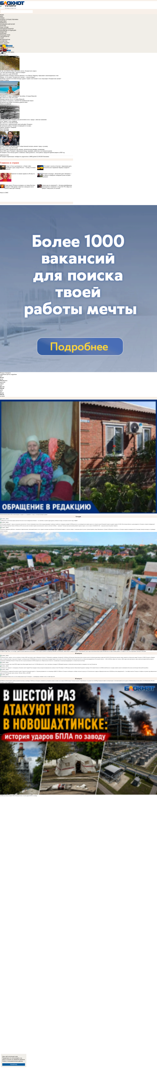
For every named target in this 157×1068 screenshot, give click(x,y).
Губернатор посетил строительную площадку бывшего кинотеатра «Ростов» (49, 659)
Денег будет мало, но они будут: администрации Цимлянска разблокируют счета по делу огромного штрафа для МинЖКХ (29, 651)
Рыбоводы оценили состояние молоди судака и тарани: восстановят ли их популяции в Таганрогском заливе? (30, 78)
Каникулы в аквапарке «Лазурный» (56, 657)
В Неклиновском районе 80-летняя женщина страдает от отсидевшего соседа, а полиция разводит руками (23, 514)
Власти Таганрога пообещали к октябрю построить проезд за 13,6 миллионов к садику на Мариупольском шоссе (85, 671)
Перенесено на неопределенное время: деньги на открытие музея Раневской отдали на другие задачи (95, 524)
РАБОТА (10, 46)
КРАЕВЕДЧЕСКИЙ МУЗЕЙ (7, 24)
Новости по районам (5, 103)
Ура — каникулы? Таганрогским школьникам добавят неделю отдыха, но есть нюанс (73, 525)
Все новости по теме (5, 74)
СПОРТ (2, 38)
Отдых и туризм (4, 80)
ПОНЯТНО (13, 1064)
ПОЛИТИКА (3, 33)
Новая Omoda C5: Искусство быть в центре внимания (19, 660)
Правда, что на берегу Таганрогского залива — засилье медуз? (17, 77)
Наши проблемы (4, 129)
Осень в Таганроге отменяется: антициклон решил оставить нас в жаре (48, 680)
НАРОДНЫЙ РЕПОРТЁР (7, 28)
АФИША (2, 18)
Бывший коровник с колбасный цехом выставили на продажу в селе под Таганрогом (78, 664)
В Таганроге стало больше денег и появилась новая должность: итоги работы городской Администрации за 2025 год (32, 152)
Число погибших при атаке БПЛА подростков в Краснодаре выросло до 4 (18, 664)
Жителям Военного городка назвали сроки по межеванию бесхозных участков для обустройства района (125, 667)
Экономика (46, 156)
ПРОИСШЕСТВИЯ (5, 35)
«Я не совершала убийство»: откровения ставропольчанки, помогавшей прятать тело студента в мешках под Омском (28, 529)
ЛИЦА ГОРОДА (4, 27)
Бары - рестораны (9, 52)
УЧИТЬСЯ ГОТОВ (9, 47)
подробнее (14, 374)
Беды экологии (4, 55)
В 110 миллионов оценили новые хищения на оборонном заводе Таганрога (125, 657)
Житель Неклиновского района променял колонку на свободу (15, 680)
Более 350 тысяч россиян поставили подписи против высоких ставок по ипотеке (34, 525)
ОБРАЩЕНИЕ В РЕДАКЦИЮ (8, 30)
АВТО (1, 16)
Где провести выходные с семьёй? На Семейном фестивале (16, 100)
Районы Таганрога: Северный (8, 127)
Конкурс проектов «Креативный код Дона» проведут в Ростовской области (83, 667)
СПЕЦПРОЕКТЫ (4, 36)
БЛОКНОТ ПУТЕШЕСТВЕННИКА (9, 19)
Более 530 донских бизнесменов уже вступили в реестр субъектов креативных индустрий (86, 657)
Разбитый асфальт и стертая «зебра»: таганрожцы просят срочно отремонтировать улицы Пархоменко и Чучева (82, 529)
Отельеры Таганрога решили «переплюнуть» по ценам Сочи (80, 680)
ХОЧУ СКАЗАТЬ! (4, 42)
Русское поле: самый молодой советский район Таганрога (16, 124)
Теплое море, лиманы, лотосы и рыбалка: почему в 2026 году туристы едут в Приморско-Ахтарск (23, 657)
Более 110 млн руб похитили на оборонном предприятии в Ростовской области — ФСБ (88, 659)
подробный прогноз (5, 374)
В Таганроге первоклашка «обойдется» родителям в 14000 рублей (18, 156)
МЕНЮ (2, 15)
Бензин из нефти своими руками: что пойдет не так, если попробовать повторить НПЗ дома (125, 651)
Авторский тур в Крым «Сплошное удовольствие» (14, 102)
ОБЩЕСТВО (3, 32)
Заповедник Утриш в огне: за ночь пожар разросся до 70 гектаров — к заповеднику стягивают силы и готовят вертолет (28, 676)
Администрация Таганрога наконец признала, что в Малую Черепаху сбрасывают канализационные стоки (29, 75)
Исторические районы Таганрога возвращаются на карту (15, 126)
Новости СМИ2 (4, 192)
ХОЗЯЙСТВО (3, 41)
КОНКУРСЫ (3, 22)
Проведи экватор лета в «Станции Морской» (12, 99)
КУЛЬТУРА (3, 25)
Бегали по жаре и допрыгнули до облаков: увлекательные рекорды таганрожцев (22, 149)
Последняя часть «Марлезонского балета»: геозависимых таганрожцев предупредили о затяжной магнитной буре (59, 660)
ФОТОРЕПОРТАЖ (5, 39)
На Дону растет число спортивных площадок (47, 664)
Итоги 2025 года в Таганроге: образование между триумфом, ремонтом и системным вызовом (26, 151)
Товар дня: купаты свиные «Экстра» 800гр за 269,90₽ (18, 672)
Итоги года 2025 (4, 130)
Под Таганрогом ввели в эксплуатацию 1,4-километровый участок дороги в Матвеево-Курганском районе (119, 680)
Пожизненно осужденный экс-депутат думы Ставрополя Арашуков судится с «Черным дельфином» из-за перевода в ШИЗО (29, 671)
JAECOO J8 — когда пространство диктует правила (106, 525)
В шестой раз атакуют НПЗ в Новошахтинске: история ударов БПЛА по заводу (19, 795)
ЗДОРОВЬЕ (3, 21)
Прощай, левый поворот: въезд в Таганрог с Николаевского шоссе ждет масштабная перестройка (81, 651)
